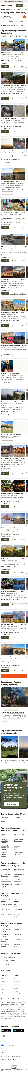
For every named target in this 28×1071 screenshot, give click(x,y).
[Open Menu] (25, 5)
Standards (16, 991)
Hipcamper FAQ (5, 992)
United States (9, 9)
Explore (3, 9)
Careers (3, 986)
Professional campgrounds (17, 985)
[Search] (24, 16)
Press (2, 989)
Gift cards (3, 978)
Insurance (16, 988)
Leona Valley (21, 9)
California (15, 9)
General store (4, 981)
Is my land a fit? (18, 981)
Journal (3, 984)
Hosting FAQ (17, 994)
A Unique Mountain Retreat (16, 712)
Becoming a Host (18, 978)
